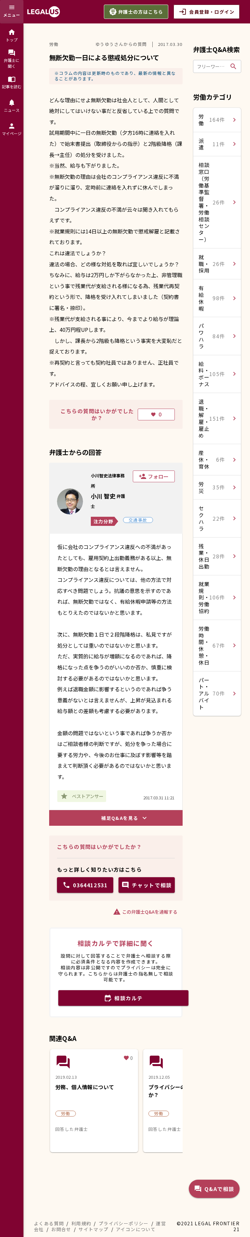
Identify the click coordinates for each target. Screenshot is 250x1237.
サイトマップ (93, 1229)
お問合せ (61, 1229)
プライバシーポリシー (124, 1223)
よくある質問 (49, 1223)
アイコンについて (136, 1229)
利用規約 (81, 1223)
